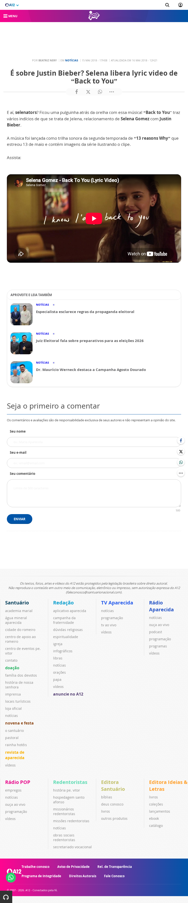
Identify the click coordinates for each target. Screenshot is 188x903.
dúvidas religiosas (68, 629)
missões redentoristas (71, 821)
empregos (13, 790)
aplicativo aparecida (69, 610)
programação (112, 618)
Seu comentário (22, 473)
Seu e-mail (18, 452)
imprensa (13, 694)
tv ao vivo (108, 625)
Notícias (71, 60)
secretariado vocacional (72, 847)
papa (57, 679)
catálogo (156, 825)
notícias (11, 715)
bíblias (106, 797)
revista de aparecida (14, 755)
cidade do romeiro (20, 629)
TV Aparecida (117, 602)
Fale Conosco (114, 876)
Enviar (19, 519)
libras (57, 658)
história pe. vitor (66, 790)
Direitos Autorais (82, 876)
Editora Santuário (113, 785)
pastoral (12, 737)
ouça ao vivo (159, 624)
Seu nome (18, 431)
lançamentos (159, 811)
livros (105, 811)
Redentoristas (70, 782)
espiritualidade (65, 636)
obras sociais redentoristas (64, 837)
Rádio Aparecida (161, 606)
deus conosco (112, 804)
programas (158, 646)
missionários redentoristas (64, 811)
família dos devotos (21, 675)
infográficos (62, 651)
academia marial (19, 610)
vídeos (10, 765)
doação (12, 667)
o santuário (14, 730)
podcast (155, 631)
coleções (156, 804)
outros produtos (114, 818)
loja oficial (13, 708)
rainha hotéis (16, 744)
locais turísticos (18, 701)
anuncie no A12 (68, 694)
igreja (57, 644)
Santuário (17, 602)
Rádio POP (17, 782)
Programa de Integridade (41, 876)
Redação (63, 602)
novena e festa (19, 723)
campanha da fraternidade (64, 620)
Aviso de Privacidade (73, 866)
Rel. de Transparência (114, 866)
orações (59, 672)
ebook (154, 818)
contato (11, 660)
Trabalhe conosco (35, 866)
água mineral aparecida (16, 620)
